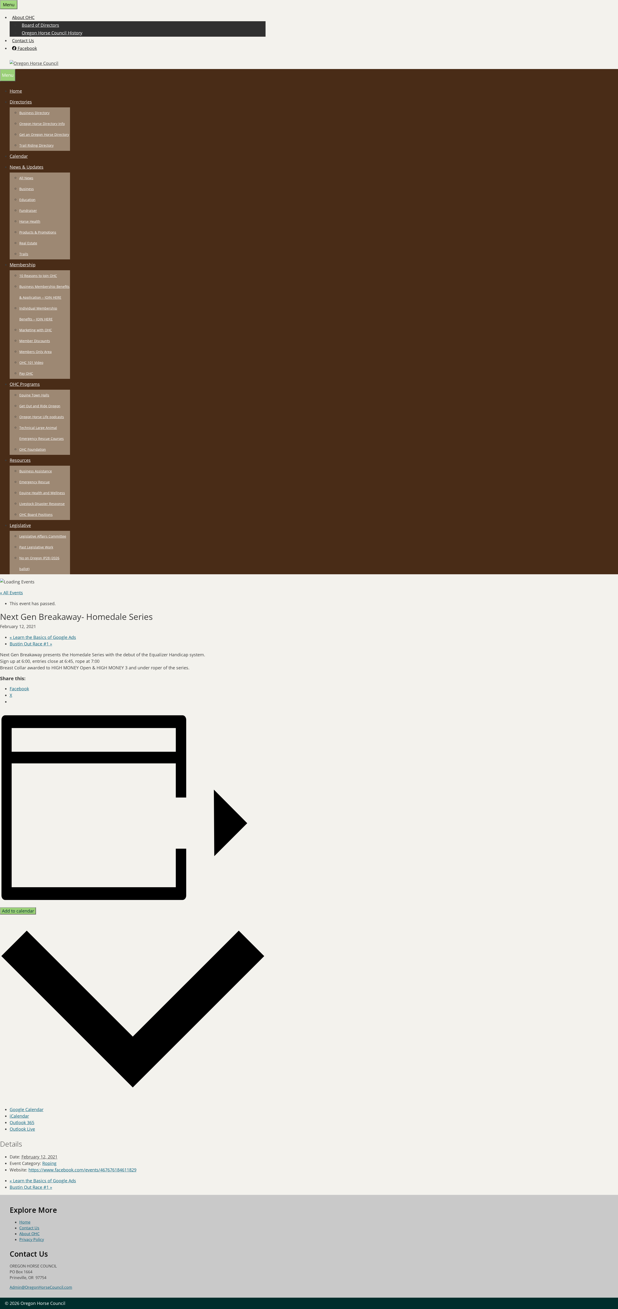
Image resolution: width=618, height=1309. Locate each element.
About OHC (23, 17)
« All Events (11, 593)
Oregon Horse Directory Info (42, 123)
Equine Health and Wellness (42, 493)
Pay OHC (26, 373)
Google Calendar (26, 1109)
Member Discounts (34, 341)
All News (26, 178)
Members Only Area (35, 351)
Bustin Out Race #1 (31, 644)
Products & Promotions (37, 232)
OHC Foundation (32, 449)
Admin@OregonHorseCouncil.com (41, 1287)
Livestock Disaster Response (42, 503)
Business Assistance (35, 471)
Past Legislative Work (36, 547)
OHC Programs (25, 384)
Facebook (26, 48)
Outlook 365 (22, 1122)
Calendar (19, 156)
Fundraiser (28, 210)
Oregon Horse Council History (52, 33)
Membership (22, 265)
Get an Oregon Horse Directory (44, 134)
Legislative (20, 525)
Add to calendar (18, 911)
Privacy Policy (31, 1239)
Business (26, 189)
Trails (23, 254)
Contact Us (23, 40)
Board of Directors (40, 25)
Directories (21, 102)
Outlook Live (22, 1129)
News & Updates (26, 167)
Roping (49, 1163)
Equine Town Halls (34, 395)
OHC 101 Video (31, 362)
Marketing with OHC (35, 330)
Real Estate (28, 243)
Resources (20, 460)
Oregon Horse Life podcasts (41, 417)
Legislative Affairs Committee (42, 536)
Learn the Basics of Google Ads (43, 637)
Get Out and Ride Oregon (39, 406)
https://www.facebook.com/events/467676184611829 (82, 1170)
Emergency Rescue (34, 482)
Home (16, 91)
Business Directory (34, 113)
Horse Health (29, 221)
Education (27, 199)
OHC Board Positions (36, 514)
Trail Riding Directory (36, 145)
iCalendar (19, 1116)
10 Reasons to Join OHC (38, 275)
